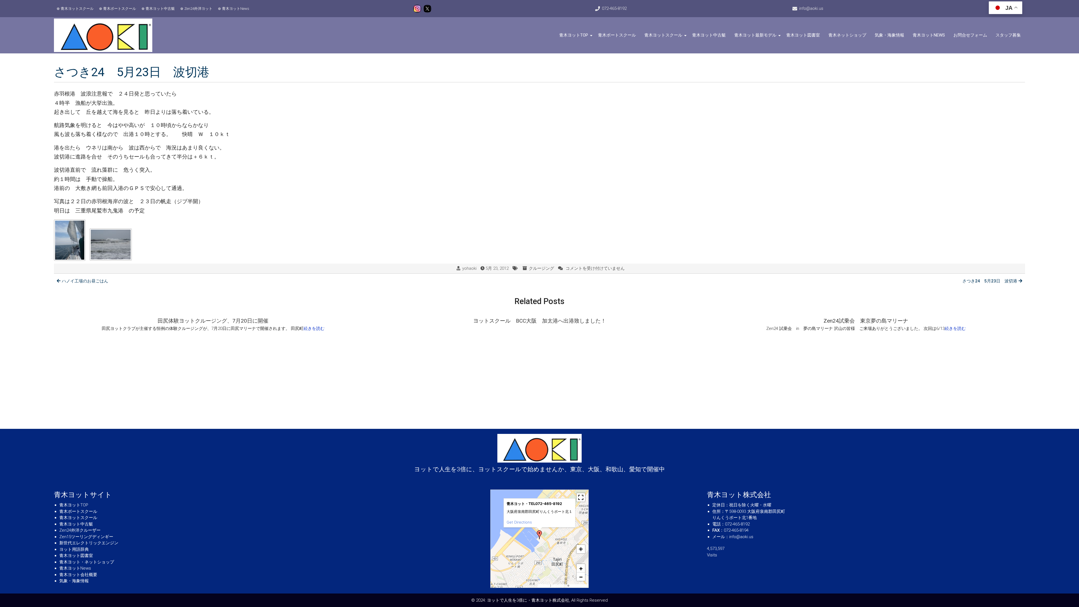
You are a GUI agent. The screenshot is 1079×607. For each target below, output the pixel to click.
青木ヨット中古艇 (160, 8)
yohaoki (469, 268)
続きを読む (314, 328)
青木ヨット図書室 (803, 35)
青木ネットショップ (847, 35)
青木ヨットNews (235, 8)
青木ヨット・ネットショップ (86, 562)
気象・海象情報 (889, 35)
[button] (539, 534)
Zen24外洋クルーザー (80, 530)
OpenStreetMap (578, 585)
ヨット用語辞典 (74, 549)
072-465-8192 (614, 8)
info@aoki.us (811, 8)
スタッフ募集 (1008, 35)
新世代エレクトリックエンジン (88, 542)
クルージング (541, 268)
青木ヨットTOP (573, 35)
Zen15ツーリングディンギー (86, 536)
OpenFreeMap (559, 585)
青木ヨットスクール (77, 8)
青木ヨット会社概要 (78, 574)
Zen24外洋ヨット (198, 8)
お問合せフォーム (970, 35)
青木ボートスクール (119, 8)
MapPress (544, 585)
